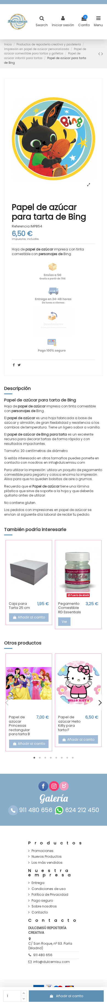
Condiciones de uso (49, 889)
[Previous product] (99, 53)
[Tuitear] (19, 365)
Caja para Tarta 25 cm (19, 606)
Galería (54, 798)
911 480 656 (42, 955)
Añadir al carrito (69, 996)
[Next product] (102, 53)
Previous (7, 702)
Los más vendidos (47, 862)
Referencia (21, 226)
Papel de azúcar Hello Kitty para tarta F (69, 723)
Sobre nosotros (44, 906)
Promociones (43, 851)
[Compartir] (14, 365)
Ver (64, 621)
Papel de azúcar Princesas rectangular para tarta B (19, 725)
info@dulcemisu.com (51, 961)
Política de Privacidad (50, 894)
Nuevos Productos (47, 856)
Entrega (38, 883)
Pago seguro (42, 900)
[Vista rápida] (29, 597)
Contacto (40, 912)
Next (100, 702)
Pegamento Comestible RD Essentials (69, 608)
